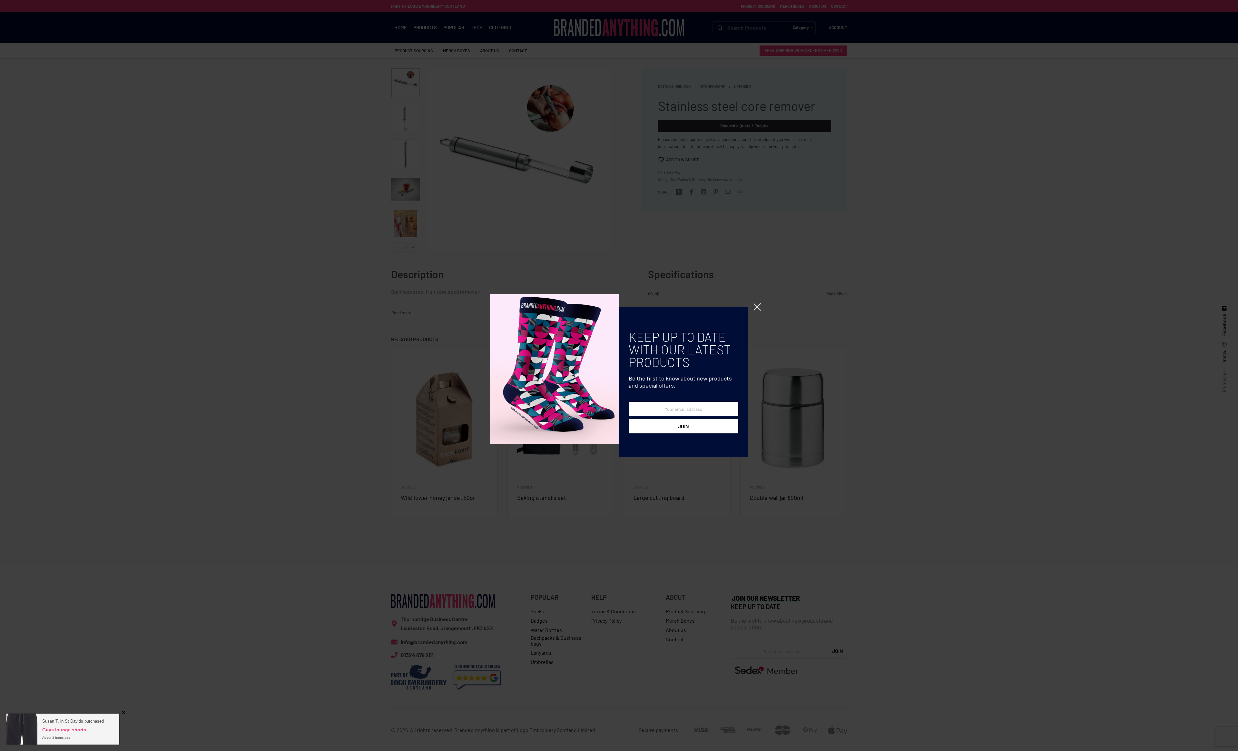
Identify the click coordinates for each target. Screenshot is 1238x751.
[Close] (757, 307)
